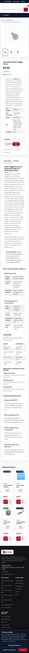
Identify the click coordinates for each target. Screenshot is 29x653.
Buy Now (8, 144)
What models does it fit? (11, 415)
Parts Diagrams (19, 580)
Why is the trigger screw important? (11, 445)
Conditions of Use (6, 627)
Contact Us (4, 622)
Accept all (23, 649)
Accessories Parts (6, 607)
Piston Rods (18, 589)
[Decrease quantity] (16, 139)
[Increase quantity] (22, 139)
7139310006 (7, 1)
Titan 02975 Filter (6, 522)
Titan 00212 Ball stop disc (7, 486)
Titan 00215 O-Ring (20, 486)
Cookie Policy (11, 641)
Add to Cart (16, 143)
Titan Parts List (9, 20)
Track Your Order (5, 616)
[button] (5, 52)
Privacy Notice (5, 625)
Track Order (16, 1)
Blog (16, 594)
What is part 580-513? (10, 400)
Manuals (17, 591)
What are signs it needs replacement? (11, 429)
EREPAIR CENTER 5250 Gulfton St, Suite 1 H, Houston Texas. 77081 (13, 567)
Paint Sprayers (19, 583)
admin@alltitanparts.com (8, 574)
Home (2, 20)
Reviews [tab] (16, 161)
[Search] (26, 10)
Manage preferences (14, 645)
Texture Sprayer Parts (7, 604)
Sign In (23, 1)
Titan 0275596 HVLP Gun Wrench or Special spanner (20, 522)
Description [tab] (8, 161)
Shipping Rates (5, 619)
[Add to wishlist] (22, 144)
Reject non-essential (9, 649)
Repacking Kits (19, 586)
